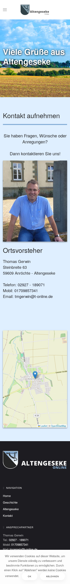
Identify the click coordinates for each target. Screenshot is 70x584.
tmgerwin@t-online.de (34, 296)
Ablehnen (52, 576)
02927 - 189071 (31, 284)
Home (7, 496)
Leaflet (43, 425)
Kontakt (8, 515)
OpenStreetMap (58, 425)
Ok (29, 576)
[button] (5, 9)
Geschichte (10, 502)
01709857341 (26, 290)
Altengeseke (11, 509)
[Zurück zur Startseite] (35, 9)
